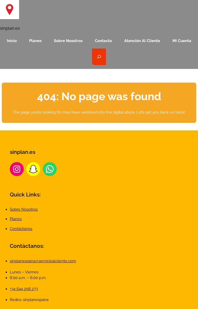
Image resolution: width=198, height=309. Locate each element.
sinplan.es (10, 28)
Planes (16, 219)
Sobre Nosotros (24, 209)
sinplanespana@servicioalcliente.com (43, 261)
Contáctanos (21, 228)
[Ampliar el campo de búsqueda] (99, 57)
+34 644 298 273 (24, 289)
